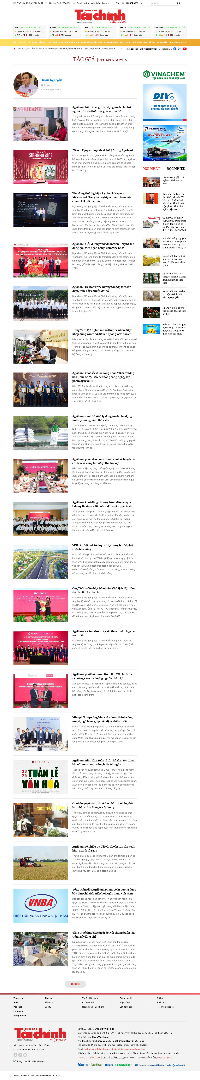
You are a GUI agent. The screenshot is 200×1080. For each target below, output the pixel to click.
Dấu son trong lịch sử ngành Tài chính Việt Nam (173, 180)
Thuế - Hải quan (55, 42)
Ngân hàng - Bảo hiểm (91, 42)
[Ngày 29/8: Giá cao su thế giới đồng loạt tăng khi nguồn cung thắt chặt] (151, 278)
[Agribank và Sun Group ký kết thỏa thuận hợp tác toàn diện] (40, 648)
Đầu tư (42, 42)
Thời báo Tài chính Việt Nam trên (141, 49)
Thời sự (22, 42)
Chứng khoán (72, 42)
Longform (18, 1011)
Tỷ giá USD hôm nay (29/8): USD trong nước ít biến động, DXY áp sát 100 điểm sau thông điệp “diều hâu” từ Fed (66, 48)
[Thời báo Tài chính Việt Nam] (100, 16)
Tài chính (32, 42)
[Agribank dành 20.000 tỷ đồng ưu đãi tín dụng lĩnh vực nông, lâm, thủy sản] (40, 433)
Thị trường (125, 42)
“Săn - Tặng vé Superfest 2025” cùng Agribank (103, 150)
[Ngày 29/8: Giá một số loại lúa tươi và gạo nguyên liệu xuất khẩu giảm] (151, 260)
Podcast (17, 1006)
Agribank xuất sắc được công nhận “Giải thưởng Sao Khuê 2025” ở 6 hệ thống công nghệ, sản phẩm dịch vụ (103, 377)
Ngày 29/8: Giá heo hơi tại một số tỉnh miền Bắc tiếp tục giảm (174, 294)
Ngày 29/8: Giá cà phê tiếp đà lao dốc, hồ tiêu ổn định (174, 311)
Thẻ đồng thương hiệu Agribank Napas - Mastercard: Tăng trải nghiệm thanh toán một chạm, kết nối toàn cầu (102, 197)
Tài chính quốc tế (177, 42)
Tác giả (84, 59)
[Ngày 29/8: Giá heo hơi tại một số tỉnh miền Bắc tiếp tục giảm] (151, 296)
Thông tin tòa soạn (89, 1057)
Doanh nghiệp (111, 42)
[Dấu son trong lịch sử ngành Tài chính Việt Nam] (151, 182)
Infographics (19, 1015)
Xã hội (152, 42)
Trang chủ (18, 998)
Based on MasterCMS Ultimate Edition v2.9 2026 (36, 1075)
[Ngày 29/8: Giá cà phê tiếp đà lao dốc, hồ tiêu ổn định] (151, 312)
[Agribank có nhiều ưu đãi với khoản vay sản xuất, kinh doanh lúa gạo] (40, 863)
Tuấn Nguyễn (113, 60)
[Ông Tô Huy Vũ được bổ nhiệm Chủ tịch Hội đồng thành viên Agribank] (40, 605)
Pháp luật (162, 42)
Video (16, 1002)
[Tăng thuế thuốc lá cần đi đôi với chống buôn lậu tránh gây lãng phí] (40, 949)
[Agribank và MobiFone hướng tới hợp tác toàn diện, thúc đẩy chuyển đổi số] (40, 303)
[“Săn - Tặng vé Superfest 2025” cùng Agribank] (40, 167)
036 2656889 (165, 1057)
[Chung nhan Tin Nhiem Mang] (28, 1061)
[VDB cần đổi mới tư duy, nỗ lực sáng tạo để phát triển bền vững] (40, 562)
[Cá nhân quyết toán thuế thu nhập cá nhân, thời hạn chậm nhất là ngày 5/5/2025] (40, 820)
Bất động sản (140, 42)
